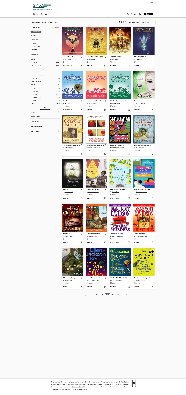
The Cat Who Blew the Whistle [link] (119, 278)
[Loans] (140, 14)
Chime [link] (136, 101)
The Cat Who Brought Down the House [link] (143, 278)
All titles (34, 43)
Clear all (56, 27)
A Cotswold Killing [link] (69, 278)
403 (96, 295)
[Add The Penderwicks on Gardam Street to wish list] (105, 110)
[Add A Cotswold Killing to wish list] (81, 287)
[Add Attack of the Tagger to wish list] (129, 154)
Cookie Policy (82, 389)
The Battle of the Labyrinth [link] (95, 57)
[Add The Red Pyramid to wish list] (129, 65)
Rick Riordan (68, 59)
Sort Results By (134, 22)
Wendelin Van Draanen (94, 147)
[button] (131, 14)
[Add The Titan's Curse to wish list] (81, 65)
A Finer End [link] (67, 234)
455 (127, 295)
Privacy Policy (100, 382)
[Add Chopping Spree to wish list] (152, 242)
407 (118, 295)
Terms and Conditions (85, 382)
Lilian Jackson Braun (141, 192)
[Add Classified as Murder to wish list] (105, 242)
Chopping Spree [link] (139, 234)
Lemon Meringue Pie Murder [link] (119, 189)
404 (102, 295)
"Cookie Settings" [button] (77, 387)
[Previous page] (86, 295)
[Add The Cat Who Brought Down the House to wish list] (152, 287)
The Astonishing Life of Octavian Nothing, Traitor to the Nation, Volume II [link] (143, 145)
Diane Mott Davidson (117, 236)
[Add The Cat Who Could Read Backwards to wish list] (152, 198)
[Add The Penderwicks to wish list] (81, 110)
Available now (36, 46)
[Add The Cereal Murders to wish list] (129, 242)
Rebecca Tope (68, 280)
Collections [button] (45, 14)
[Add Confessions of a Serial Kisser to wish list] (105, 154)
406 (113, 295)
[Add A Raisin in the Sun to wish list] (105, 198)
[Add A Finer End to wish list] (81, 242)
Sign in (148, 14)
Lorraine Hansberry (93, 192)
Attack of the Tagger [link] (117, 145)
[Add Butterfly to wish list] (81, 198)
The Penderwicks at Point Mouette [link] (119, 101)
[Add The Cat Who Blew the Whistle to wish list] (129, 287)
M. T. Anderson (69, 147)
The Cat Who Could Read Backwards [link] (143, 189)
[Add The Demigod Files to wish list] (152, 65)
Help (151, 2)
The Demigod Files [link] (140, 57)
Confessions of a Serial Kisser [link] (95, 145)
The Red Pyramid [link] (115, 57)
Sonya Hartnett (69, 192)
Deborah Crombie (69, 236)
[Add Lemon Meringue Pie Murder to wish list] (129, 198)
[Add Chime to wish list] (152, 110)
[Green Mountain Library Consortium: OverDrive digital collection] (43, 7)
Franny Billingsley (140, 103)
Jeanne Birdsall (69, 103)
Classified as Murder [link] (93, 234)
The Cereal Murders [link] (116, 234)
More (45, 108)
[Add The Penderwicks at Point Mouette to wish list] (129, 110)
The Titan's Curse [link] (68, 57)
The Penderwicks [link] (68, 101)
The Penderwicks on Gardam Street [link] (95, 101)
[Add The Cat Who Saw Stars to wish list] (105, 287)
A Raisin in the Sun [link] (93, 189)
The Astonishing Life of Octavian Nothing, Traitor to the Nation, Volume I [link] (72, 145)
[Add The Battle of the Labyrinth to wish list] (105, 65)
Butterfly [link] (65, 189)
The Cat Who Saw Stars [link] (94, 278)
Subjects (34, 14)
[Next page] (132, 295)
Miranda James (92, 236)
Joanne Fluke (115, 192)
